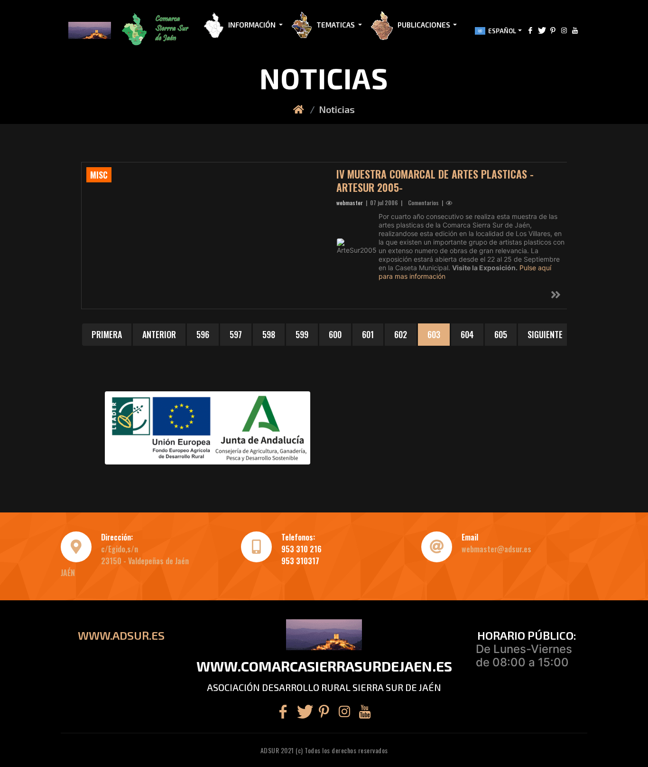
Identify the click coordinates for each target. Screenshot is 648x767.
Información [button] (252, 24)
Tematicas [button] (336, 24)
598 (268, 334)
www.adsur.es (121, 635)
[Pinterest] (552, 30)
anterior (159, 334)
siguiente (545, 334)
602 (400, 334)
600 (335, 334)
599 (302, 334)
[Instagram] (564, 30)
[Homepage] (299, 109)
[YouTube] (575, 30)
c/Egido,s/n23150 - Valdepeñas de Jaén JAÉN (125, 560)
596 (202, 334)
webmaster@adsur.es (496, 549)
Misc (99, 175)
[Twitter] (541, 30)
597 (236, 334)
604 (467, 334)
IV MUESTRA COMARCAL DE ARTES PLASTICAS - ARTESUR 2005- (435, 180)
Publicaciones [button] (425, 24)
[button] (157, 30)
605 (500, 334)
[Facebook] (530, 30)
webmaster (349, 203)
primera (107, 334)
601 (368, 334)
